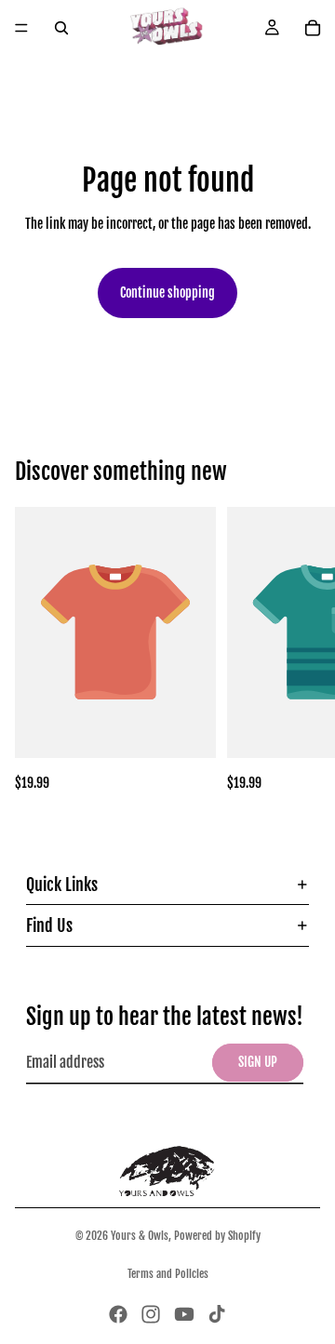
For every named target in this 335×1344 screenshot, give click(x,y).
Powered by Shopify (217, 1236)
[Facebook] (118, 1314)
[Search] (61, 27)
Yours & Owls (139, 1236)
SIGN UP (257, 1062)
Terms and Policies (167, 1274)
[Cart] (312, 27)
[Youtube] (184, 1314)
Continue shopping (167, 292)
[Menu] (21, 28)
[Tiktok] (217, 1314)
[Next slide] (299, 650)
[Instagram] (151, 1314)
